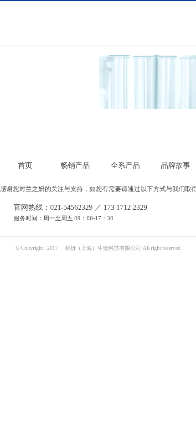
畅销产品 (75, 165)
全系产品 (125, 165)
